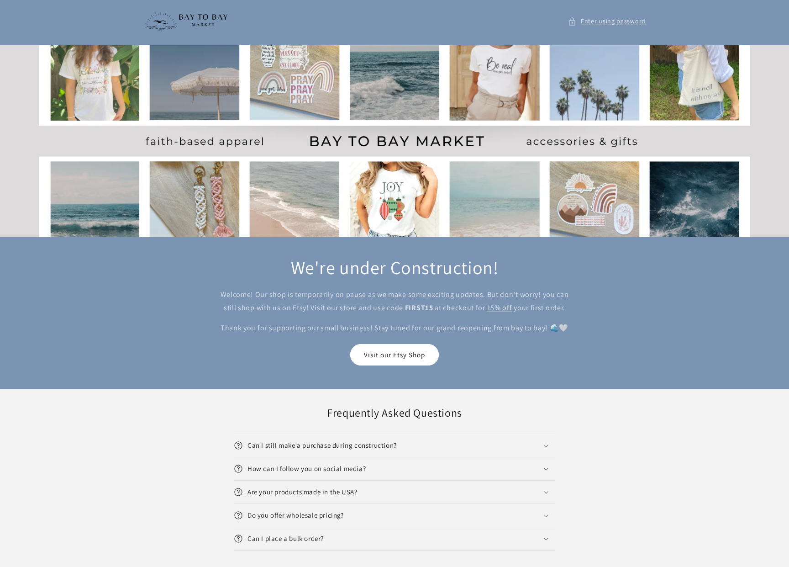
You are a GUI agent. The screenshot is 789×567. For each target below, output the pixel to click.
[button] (607, 21)
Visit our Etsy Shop (394, 354)
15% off (499, 308)
